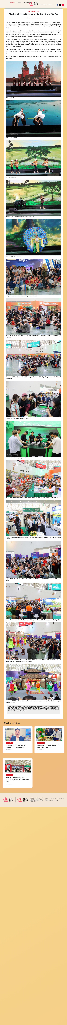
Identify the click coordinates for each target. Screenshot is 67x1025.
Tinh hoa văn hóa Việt (17, 377)
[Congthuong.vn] (8, 800)
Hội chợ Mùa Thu (36, 22)
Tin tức (19, 2)
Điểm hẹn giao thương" (37, 39)
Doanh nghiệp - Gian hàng (46, 4)
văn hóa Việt (15, 51)
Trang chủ (12, 2)
